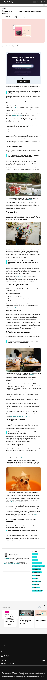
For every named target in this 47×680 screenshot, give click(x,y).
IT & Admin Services (36, 569)
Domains (38, 614)
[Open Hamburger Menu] (2, 1)
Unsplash (30, 199)
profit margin (15, 107)
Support (2, 639)
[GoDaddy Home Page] (5, 656)
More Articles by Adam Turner (10, 569)
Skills (22, 614)
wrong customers (23, 457)
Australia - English (4, 660)
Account (2, 648)
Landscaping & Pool (36, 572)
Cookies (28, 667)
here (23, 392)
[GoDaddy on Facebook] (2, 663)
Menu (3, 4)
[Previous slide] (39, 606)
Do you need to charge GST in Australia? (20, 416)
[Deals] (37, 2)
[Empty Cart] (44, 2)
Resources (3, 642)
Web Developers (36, 587)
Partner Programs (4, 645)
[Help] (39, 2)
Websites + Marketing (37, 590)
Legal (18, 667)
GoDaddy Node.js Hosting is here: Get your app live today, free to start (10, 619)
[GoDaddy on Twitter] (10, 663)
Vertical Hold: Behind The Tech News (12, 563)
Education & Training (37, 563)
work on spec (20, 276)
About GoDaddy (4, 636)
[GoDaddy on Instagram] (5, 663)
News (7, 612)
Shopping (3, 651)
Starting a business (36, 581)
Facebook (10, 565)
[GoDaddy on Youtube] (13, 663)
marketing (13, 307)
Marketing (34, 578)
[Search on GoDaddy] (44, 5)
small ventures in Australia (24, 125)
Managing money (36, 575)
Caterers (34, 557)
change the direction (16, 501)
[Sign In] (42, 2)
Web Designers (35, 584)
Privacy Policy (23, 667)
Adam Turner (20, 16)
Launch (4, 8)
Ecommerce (34, 560)
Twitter (15, 565)
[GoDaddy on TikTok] (7, 663)
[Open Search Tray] (34, 2)
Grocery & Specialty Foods (38, 566)
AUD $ (43, 660)
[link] (8, 45)
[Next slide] (43, 606)
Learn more (7, 624)
